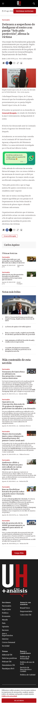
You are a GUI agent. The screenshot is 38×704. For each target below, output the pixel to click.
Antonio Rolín (23, 394)
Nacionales (6, 20)
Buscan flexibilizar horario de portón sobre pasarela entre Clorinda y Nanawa (13, 492)
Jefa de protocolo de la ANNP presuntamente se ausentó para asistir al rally (13, 526)
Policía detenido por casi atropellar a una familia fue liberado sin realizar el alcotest (13, 261)
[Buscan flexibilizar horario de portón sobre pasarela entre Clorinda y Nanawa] (31, 488)
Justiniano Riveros (25, 426)
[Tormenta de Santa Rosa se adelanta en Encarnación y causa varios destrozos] (31, 371)
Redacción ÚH (20, 266)
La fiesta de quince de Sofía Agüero (18, 327)
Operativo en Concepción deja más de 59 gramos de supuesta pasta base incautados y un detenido (18, 405)
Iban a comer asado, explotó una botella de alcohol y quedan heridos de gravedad (20, 333)
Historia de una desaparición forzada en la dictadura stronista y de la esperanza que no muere (12, 277)
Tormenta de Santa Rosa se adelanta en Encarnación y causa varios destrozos (13, 375)
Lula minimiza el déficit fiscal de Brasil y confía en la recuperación (19, 341)
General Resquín (10, 236)
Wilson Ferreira (24, 454)
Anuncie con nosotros (25, 603)
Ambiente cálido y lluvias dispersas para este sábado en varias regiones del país (12, 465)
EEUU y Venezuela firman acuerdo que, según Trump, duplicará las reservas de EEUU (19, 318)
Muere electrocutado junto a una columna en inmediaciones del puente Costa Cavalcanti (13, 437)
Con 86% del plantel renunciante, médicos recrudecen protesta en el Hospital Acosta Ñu (18, 349)
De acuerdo (19, 700)
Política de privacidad (9, 696)
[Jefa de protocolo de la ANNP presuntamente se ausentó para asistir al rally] (31, 522)
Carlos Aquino (12, 244)
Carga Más (19, 553)
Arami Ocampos (19, 282)
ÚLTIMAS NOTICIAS (24, 11)
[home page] (19, 3)
